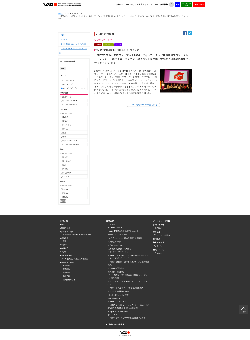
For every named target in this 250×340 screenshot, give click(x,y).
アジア (65, 157)
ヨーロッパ (67, 161)
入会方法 (158, 253)
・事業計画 (65, 269)
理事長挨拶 (65, 228)
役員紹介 (64, 245)
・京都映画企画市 (115, 242)
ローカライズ (68, 84)
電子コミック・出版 (70, 141)
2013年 (65, 193)
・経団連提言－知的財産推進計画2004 (76, 235)
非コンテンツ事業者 (70, 101)
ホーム (60, 14)
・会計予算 (65, 276)
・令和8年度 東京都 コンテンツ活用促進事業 (125, 288)
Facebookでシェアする (185, 33)
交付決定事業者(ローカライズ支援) (73, 44)
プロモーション (68, 80)
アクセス (64, 252)
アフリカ (66, 177)
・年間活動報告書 (68, 280)
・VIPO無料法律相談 (116, 268)
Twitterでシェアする (190, 33)
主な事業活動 (66, 255)
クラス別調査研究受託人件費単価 (74, 259)
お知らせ (120, 4)
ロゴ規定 (157, 232)
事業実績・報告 (67, 263)
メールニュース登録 (186, 4)
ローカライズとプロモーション (74, 88)
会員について (158, 250)
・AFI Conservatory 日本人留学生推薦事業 (125, 238)
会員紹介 (64, 248)
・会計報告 (65, 273)
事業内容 (110, 221)
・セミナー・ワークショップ (119, 252)
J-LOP (63, 35)
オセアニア (67, 173)
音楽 (64, 137)
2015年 (65, 197)
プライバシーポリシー (162, 235)
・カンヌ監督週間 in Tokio (118, 291)
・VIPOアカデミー (115, 227)
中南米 (65, 169)
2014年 (65, 189)
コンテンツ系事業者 (70, 105)
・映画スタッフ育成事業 (117, 235)
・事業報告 (65, 265)
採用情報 (164, 4)
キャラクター (67, 125)
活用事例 (64, 40)
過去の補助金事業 (116, 324)
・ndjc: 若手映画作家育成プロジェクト (123, 231)
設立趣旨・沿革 (67, 232)
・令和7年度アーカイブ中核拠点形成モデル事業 (126, 318)
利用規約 (157, 239)
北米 (64, 165)
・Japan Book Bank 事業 (118, 312)
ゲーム (65, 129)
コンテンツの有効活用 (71, 145)
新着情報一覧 (158, 242)
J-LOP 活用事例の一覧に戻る (143, 105)
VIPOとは (64, 221)
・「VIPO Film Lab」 (116, 245)
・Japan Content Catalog (118, 301)
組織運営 (64, 238)
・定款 (63, 241)
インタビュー (152, 4)
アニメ (65, 121)
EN (177, 4)
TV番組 (65, 117)
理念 (63, 224)
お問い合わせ (199, 4)
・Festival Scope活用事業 (118, 295)
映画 (64, 133)
